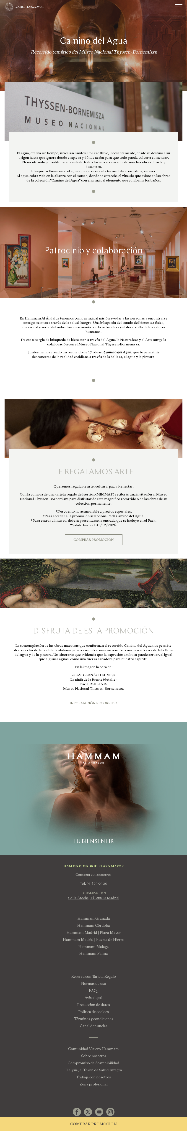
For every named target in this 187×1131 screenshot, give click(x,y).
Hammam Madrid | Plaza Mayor (93, 932)
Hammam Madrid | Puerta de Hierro (93, 939)
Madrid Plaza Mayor (29, 6)
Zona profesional (94, 1084)
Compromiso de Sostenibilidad (93, 1063)
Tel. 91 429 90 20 (93, 883)
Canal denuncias (93, 1026)
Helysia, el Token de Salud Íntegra (93, 1070)
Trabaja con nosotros (93, 1077)
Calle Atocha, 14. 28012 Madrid (93, 898)
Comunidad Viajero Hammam (93, 1049)
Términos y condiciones (93, 1018)
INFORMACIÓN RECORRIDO (93, 703)
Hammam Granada (93, 918)
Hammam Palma (93, 953)
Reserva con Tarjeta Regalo (93, 976)
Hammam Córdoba (93, 925)
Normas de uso (93, 983)
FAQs (93, 990)
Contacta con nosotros (93, 874)
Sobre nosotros (93, 1056)
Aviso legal (93, 997)
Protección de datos (93, 1004)
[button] (91, 283)
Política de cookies (93, 1011)
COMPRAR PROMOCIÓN (93, 540)
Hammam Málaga (93, 946)
